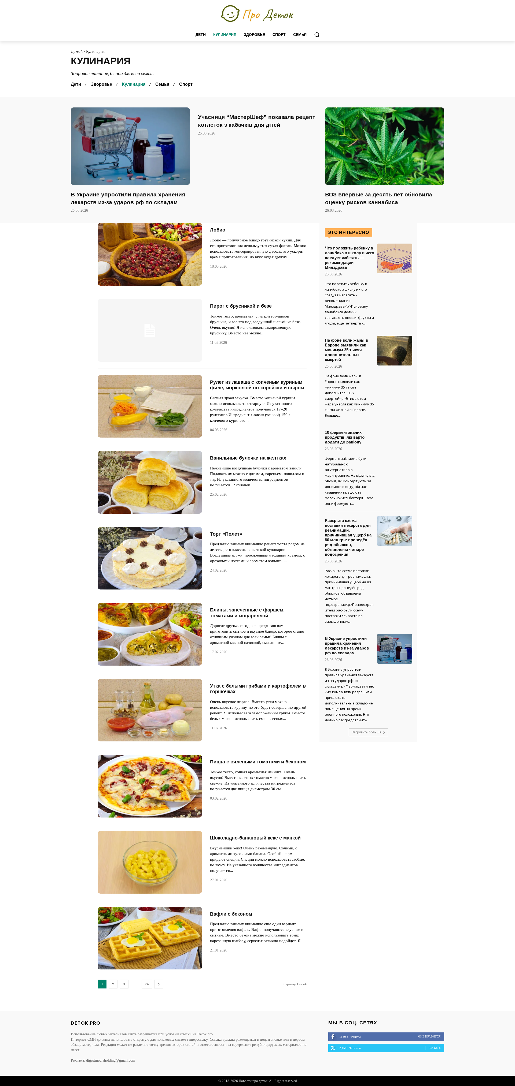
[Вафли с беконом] (150, 938)
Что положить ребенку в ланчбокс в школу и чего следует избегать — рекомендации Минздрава (349, 258)
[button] (316, 34)
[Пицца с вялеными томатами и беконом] (150, 786)
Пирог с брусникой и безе (241, 306)
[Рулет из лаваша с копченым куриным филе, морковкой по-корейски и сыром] (150, 406)
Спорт (186, 84)
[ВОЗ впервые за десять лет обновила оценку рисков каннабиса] (384, 146)
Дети (76, 84)
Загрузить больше (366, 732)
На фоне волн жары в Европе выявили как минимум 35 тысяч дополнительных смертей (346, 350)
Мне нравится (429, 1036)
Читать (434, 1047)
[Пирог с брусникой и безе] (150, 330)
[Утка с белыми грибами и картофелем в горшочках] (150, 710)
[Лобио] (150, 254)
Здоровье (101, 84)
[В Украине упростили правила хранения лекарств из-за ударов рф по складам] (130, 146)
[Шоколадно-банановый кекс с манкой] (150, 862)
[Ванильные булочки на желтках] (150, 482)
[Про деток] (257, 14)
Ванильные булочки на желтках (248, 458)
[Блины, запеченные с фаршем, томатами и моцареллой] (150, 634)
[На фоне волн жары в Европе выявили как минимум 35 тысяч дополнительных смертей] (394, 350)
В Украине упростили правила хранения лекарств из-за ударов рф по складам (347, 645)
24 (147, 984)
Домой (77, 51)
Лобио (217, 230)
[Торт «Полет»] (150, 558)
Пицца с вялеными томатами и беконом (258, 761)
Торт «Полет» (226, 534)
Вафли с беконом (231, 914)
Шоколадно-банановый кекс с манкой (255, 838)
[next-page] (158, 984)
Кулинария (133, 84)
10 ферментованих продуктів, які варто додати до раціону (345, 437)
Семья (162, 84)
